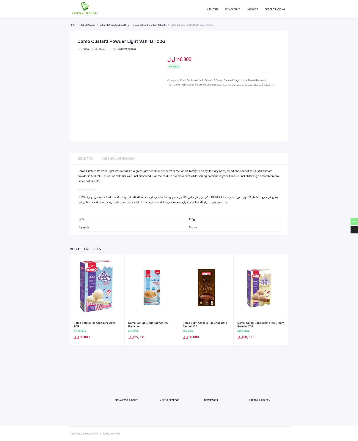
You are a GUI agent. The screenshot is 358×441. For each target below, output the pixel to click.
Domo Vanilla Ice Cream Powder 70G (94, 324)
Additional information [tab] (118, 158)
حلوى (245, 84)
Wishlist (252, 9)
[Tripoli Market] (85, 9)
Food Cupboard (87, 24)
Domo (177, 84)
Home (72, 24)
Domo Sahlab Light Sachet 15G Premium (148, 324)
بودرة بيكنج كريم (266, 84)
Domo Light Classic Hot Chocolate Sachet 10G (205, 324)
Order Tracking (275, 9)
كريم (239, 84)
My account (232, 9)
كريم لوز (232, 84)
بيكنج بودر (253, 84)
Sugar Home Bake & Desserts (114, 24)
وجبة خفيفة (222, 84)
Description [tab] (86, 158)
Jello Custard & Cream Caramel (150, 24)
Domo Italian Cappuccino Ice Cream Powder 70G (260, 324)
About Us (212, 9)
